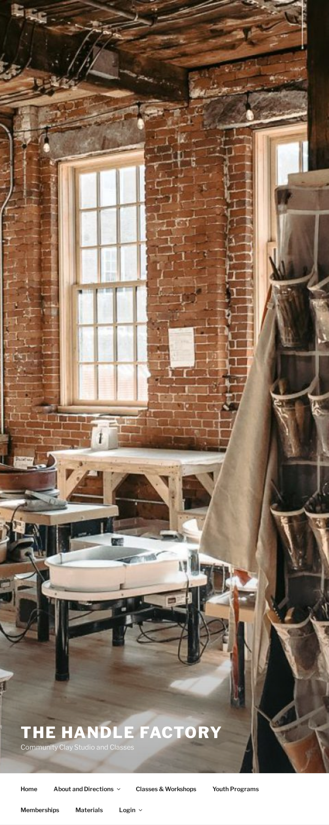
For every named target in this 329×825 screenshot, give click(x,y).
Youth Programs (235, 788)
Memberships (40, 809)
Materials (89, 809)
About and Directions (84, 788)
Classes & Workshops (166, 788)
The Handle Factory (122, 732)
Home (29, 788)
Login (127, 809)
